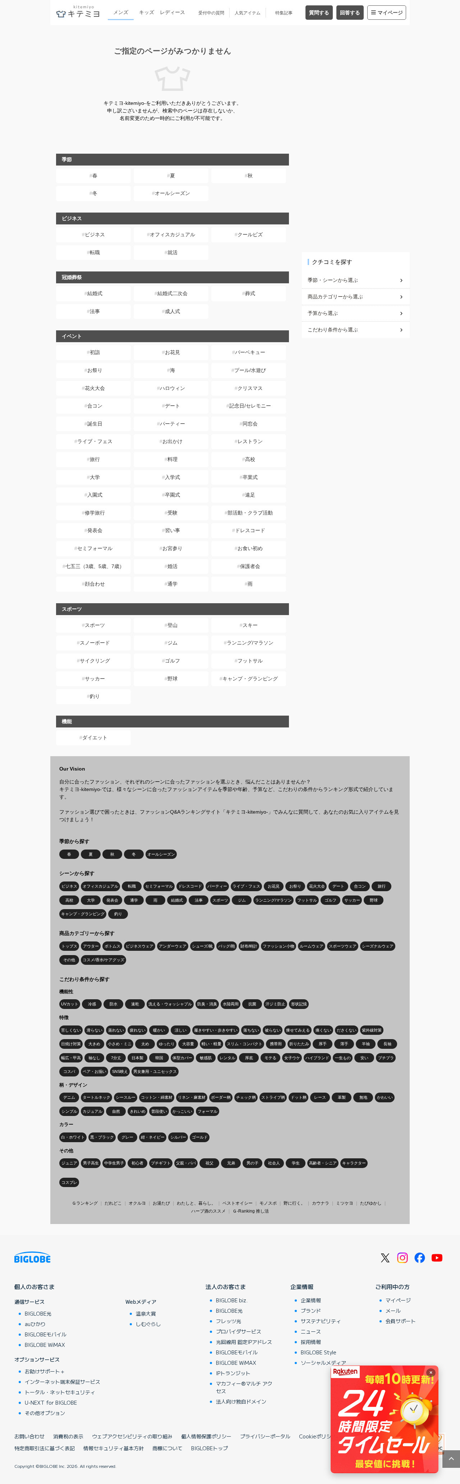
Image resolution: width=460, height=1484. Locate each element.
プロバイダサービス (238, 1331)
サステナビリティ (321, 1321)
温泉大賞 (146, 1313)
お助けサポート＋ (45, 1371)
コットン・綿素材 (156, 1097)
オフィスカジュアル (172, 234)
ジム (172, 643)
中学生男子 (114, 1163)
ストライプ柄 (273, 1097)
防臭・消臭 (207, 1004)
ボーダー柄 (221, 1097)
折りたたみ (299, 1044)
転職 (95, 252)
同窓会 (250, 424)
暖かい (159, 1030)
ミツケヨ (344, 1203)
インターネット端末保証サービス (62, 1381)
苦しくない (71, 1030)
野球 (172, 678)
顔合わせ (95, 584)
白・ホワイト (73, 1137)
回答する (350, 12)
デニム (69, 1097)
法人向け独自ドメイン (241, 1401)
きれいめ (138, 1111)
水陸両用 (231, 1004)
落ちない (251, 1030)
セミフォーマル (94, 548)
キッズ (146, 12)
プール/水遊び (250, 370)
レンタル (227, 1058)
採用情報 (311, 1341)
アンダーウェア (173, 946)
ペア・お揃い (94, 1071)
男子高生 (91, 1163)
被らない (273, 1030)
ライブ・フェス (94, 441)
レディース (172, 12)
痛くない (323, 1030)
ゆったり (167, 1044)
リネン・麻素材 (192, 1097)
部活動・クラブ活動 (250, 513)
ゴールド (200, 1137)
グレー (127, 1137)
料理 (172, 459)
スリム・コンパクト (244, 1044)
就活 (172, 252)
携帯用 (276, 1044)
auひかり (35, 1323)
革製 (342, 1097)
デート (172, 406)
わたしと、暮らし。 (196, 1203)
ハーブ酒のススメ (208, 1211)
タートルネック (96, 1097)
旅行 (95, 459)
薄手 (344, 1044)
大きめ (94, 1044)
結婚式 (94, 293)
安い (364, 1058)
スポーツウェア (342, 946)
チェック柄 (246, 1097)
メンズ (120, 12)
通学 (172, 584)
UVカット (69, 1004)
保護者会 (250, 566)
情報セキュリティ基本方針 (113, 1448)
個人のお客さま (34, 1286)
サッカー (95, 678)
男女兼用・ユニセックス (155, 1071)
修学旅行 (95, 513)
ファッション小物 (278, 946)
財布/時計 (248, 946)
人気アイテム (248, 12)
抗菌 (252, 1004)
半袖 (366, 1044)
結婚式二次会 (172, 293)
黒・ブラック (102, 1137)
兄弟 (231, 1163)
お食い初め (250, 548)
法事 (95, 311)
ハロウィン (172, 388)
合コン (94, 406)
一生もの (343, 1058)
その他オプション (45, 1412)
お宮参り (172, 548)
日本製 (137, 1058)
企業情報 (301, 1286)
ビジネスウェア (139, 946)
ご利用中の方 (392, 1286)
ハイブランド (317, 1058)
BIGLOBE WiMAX (45, 1344)
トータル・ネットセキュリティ (60, 1392)
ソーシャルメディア (323, 1362)
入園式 (94, 495)
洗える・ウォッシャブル (170, 1004)
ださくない (346, 1030)
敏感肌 (206, 1058)
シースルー (125, 1097)
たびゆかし (371, 1203)
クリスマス (250, 388)
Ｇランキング (85, 1203)
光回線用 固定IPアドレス (244, 1341)
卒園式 (172, 495)
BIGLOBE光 (38, 1313)
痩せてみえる (298, 1030)
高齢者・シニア (323, 1163)
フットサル (250, 661)
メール (393, 1310)
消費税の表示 (68, 1436)
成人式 (172, 311)
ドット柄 (299, 1097)
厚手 (323, 1044)
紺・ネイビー (153, 1137)
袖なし (94, 1058)
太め (145, 1044)
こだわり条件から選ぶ (333, 329)
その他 (69, 960)
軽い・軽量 (211, 1044)
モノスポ (268, 1203)
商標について (167, 1448)
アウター (91, 946)
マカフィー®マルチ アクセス (244, 1387)
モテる (270, 1058)
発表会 (94, 530)
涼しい (181, 1030)
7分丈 (116, 1058)
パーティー (172, 424)
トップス (69, 946)
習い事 (172, 530)
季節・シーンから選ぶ (333, 280)
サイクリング (95, 661)
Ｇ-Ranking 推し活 (251, 1211)
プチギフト (161, 1163)
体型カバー (182, 1058)
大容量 (188, 1044)
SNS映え (120, 1071)
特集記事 (284, 12)
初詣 (95, 352)
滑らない (94, 1030)
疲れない (138, 1030)
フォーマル (207, 1111)
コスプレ (69, 1182)
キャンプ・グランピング (250, 678)
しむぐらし (148, 1323)
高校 (250, 459)
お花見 (172, 352)
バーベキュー (250, 352)
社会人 (274, 1163)
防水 (114, 1004)
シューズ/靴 (202, 946)
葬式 (250, 293)
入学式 (172, 477)
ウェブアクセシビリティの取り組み (132, 1436)
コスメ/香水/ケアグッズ (103, 960)
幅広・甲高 (71, 1058)
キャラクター (354, 1163)
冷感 (92, 1004)
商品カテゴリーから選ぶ (335, 296)
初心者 (137, 1163)
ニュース (311, 1331)
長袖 (387, 1044)
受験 (172, 513)
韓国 (159, 1058)
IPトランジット (233, 1373)
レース (320, 1097)
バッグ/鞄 (226, 946)
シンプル (69, 1111)
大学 (95, 477)
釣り (95, 696)
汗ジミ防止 (275, 1004)
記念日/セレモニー (250, 406)
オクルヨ (137, 1203)
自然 (116, 1111)
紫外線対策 (372, 1030)
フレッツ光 (228, 1321)
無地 (363, 1097)
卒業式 (250, 477)
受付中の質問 (211, 12)
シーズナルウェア (378, 946)
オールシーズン (172, 193)
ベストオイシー (237, 1203)
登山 (172, 625)
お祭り (94, 370)
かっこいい (182, 1111)
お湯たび (161, 1203)
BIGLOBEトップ (209, 1448)
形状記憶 (299, 1004)
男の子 (252, 1163)
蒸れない (116, 1030)
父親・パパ (186, 1163)
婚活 (172, 566)
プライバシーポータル (265, 1436)
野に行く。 (294, 1203)
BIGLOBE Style (318, 1352)
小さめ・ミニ (120, 1044)
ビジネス (95, 234)
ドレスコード (250, 530)
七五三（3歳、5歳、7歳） (94, 566)
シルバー (178, 1137)
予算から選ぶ (323, 313)
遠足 (250, 495)
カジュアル (92, 1111)
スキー (250, 625)
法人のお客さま (226, 1286)
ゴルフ (172, 661)
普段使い (159, 1111)
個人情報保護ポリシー (206, 1436)
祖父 (209, 1163)
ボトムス (112, 946)
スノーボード (95, 643)
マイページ (390, 12)
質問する (319, 12)
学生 (296, 1163)
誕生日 (94, 424)
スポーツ (95, 625)
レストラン (250, 441)
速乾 (135, 1004)
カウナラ (320, 1203)
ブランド (311, 1310)
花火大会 (95, 388)
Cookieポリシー (317, 1436)
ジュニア (69, 1163)
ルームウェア (311, 946)
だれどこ (113, 1203)
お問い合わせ (29, 1436)
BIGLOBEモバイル (45, 1334)
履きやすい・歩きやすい (216, 1030)
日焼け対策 (71, 1044)
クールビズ (250, 234)
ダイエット (94, 737)
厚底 (249, 1058)
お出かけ (172, 441)
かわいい (385, 1097)
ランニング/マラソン (250, 643)
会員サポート (401, 1321)
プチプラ (386, 1058)
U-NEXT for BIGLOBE (51, 1402)
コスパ (69, 1071)
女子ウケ (292, 1058)
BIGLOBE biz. (232, 1300)
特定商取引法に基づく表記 (44, 1448)
